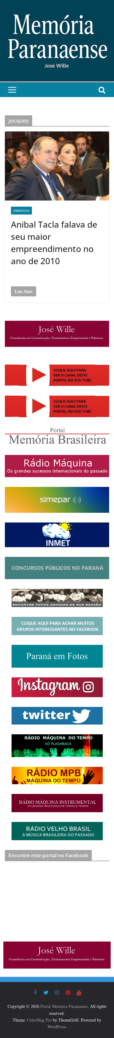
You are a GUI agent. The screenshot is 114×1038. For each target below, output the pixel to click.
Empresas (21, 210)
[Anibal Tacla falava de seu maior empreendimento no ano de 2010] (57, 165)
